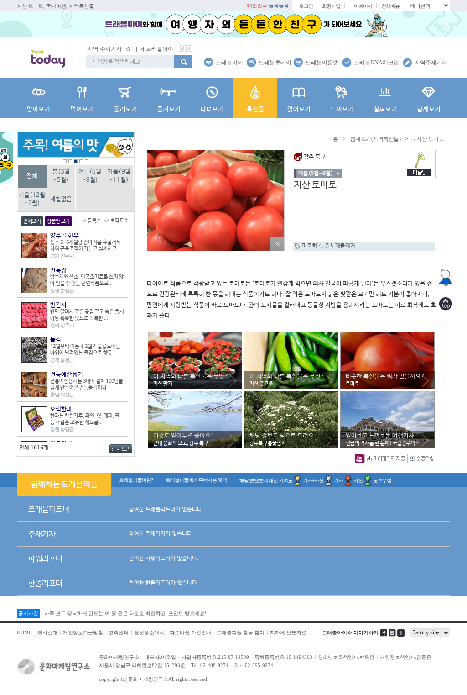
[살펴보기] (385, 98)
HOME (24, 632)
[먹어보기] (82, 98)
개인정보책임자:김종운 (405, 657)
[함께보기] (428, 98)
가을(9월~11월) (119, 176)
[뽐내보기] (255, 98)
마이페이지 (360, 6)
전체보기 (32, 221)
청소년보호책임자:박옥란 (346, 657)
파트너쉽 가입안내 (190, 632)
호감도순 (119, 221)
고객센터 (119, 632)
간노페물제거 (340, 246)
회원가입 (331, 6)
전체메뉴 (390, 6)
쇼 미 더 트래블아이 (149, 49)
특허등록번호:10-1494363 (283, 657)
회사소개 (47, 632)
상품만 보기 (58, 221)
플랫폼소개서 (149, 632)
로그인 (306, 6)
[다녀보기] (212, 98)
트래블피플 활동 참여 (241, 632)
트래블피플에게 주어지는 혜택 (196, 480)
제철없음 (61, 199)
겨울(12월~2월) (32, 199)
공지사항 (28, 613)
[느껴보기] (341, 98)
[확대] (277, 244)
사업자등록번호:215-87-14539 (215, 657)
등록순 (94, 221)
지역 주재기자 (105, 49)
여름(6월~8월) (89, 176)
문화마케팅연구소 (119, 657)
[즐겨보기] (168, 98)
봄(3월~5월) (61, 176)
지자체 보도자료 (288, 632)
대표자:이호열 (160, 657)
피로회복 (312, 246)
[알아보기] (38, 98)
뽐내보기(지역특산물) (375, 139)
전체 (31, 176)
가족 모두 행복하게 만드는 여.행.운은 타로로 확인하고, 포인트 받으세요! (125, 613)
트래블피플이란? (136, 480)
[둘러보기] (125, 98)
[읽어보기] (298, 98)
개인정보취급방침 (83, 632)
